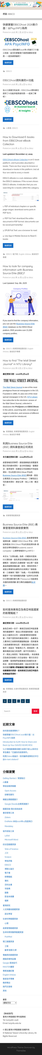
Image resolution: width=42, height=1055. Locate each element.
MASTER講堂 (8, 967)
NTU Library (32, 397)
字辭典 (7, 889)
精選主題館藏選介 (10, 799)
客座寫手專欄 (15, 352)
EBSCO (9, 71)
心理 (6, 923)
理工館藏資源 (8, 941)
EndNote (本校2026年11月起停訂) (19, 821)
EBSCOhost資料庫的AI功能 (18, 80)
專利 (6, 881)
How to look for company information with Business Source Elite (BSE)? (18, 270)
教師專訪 (6, 983)
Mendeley (9, 826)
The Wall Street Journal (12, 387)
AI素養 (8, 128)
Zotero (7, 817)
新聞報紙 (9, 432)
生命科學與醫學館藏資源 (13, 932)
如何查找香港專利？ (11, 731)
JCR (6, 853)
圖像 (6, 893)
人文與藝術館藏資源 (11, 909)
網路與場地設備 (9, 959)
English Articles (25, 254)
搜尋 (35, 711)
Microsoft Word (11, 840)
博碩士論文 (9, 869)
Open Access (10, 791)
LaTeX (7, 836)
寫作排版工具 (8, 831)
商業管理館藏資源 (20, 349)
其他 (5, 991)
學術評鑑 (8, 861)
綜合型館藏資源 (9, 844)
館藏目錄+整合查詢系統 (12, 809)
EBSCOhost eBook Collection (15, 160)
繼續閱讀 (8, 63)
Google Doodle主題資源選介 (17, 804)
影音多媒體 (9, 897)
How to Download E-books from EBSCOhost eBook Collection (18, 140)
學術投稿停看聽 (9, 786)
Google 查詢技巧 (10, 963)
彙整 (5, 999)
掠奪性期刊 (9, 795)
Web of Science (11, 849)
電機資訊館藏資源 (10, 955)
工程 (6, 946)
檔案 (6, 901)
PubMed (8, 937)
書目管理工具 (8, 813)
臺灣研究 (6, 905)
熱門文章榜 (7, 987)
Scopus (8, 857)
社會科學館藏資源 (21, 689)
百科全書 (8, 885)
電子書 (15, 254)
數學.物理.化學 (11, 950)
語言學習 (8, 914)
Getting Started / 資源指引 (14, 778)
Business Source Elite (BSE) (15, 475)
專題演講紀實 (8, 971)
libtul (31, 32)
